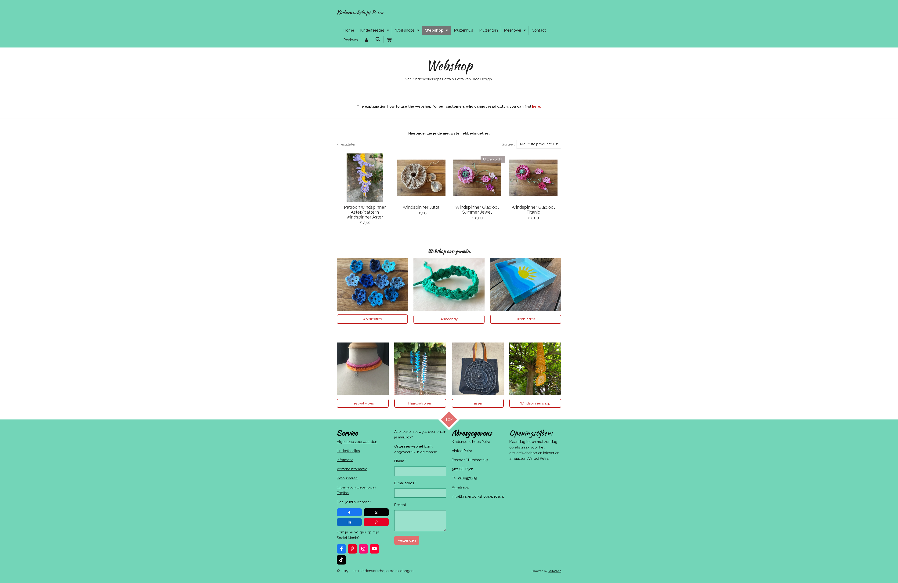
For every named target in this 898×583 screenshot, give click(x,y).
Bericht (400, 505)
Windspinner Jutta (421, 207)
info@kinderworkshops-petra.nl (478, 496)
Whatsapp (460, 487)
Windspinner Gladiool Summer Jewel (477, 210)
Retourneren (347, 478)
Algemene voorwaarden (357, 442)
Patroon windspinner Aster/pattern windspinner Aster (365, 212)
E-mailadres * (405, 483)
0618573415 (467, 478)
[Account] (366, 40)
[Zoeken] (377, 39)
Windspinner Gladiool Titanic (533, 210)
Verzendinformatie (352, 469)
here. (536, 106)
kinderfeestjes (348, 451)
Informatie (345, 460)
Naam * (400, 461)
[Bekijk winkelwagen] (389, 40)
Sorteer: (508, 144)
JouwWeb (554, 571)
